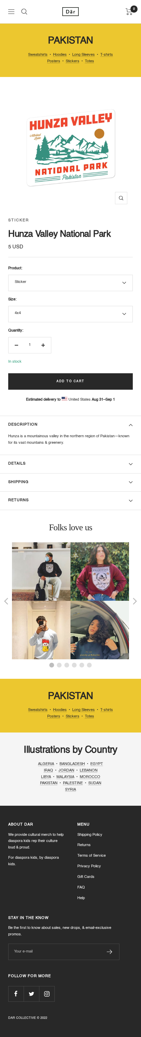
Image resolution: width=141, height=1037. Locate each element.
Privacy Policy (89, 866)
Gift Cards (85, 877)
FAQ (81, 888)
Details (17, 464)
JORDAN (66, 771)
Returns (18, 500)
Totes (89, 61)
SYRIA (70, 790)
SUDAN (94, 783)
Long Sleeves (83, 55)
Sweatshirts (38, 55)
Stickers (72, 61)
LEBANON (89, 771)
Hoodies (60, 55)
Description (23, 425)
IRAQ (48, 771)
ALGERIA (46, 764)
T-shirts (106, 55)
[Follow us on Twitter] (31, 993)
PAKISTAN (48, 783)
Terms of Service (91, 856)
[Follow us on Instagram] (46, 993)
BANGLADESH (72, 764)
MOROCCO (90, 777)
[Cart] (129, 11)
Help (81, 898)
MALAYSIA (65, 777)
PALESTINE (73, 783)
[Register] (110, 951)
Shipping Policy (89, 835)
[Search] (24, 12)
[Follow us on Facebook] (16, 993)
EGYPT (96, 764)
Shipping (18, 482)
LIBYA (46, 777)
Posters (53, 61)
